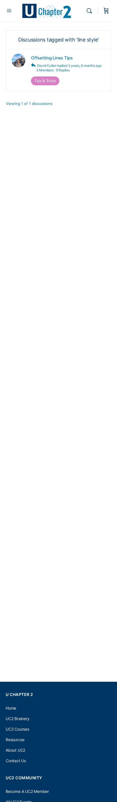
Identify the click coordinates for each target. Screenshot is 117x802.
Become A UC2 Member (27, 791)
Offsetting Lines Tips (52, 58)
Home (11, 708)
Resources (15, 739)
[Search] (90, 11)
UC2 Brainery (17, 718)
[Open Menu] (9, 10)
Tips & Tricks (45, 80)
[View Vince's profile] (18, 60)
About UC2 (15, 750)
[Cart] (106, 11)
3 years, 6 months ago (85, 65)
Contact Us (16, 760)
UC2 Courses (17, 729)
